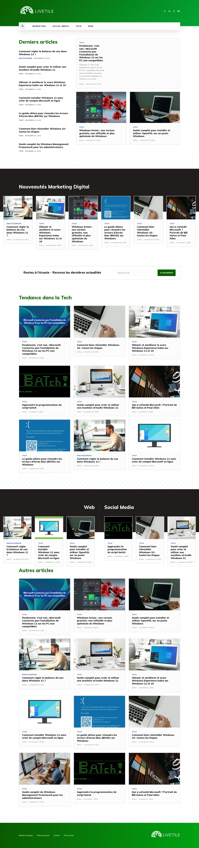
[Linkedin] (169, 11)
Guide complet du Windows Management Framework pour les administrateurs (44, 146)
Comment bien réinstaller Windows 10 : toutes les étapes (42, 130)
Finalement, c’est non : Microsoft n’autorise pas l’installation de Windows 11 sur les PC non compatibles (91, 53)
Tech (21, 74)
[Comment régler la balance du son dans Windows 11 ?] (18, 207)
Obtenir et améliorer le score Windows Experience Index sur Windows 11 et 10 (42, 84)
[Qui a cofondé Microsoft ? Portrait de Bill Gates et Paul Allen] (181, 207)
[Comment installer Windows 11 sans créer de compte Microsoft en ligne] (154, 435)
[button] (23, 26)
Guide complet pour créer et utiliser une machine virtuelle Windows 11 (42, 68)
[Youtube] (178, 11)
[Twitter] (174, 11)
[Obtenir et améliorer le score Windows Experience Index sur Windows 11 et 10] (50, 207)
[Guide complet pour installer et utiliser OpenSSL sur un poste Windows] (155, 107)
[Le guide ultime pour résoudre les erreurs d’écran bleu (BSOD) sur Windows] (115, 207)
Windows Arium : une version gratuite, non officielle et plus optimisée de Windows (97, 133)
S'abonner (166, 273)
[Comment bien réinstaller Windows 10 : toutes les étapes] (148, 207)
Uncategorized (25, 58)
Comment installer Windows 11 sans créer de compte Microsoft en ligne (41, 99)
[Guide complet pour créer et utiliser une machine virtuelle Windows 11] (99, 381)
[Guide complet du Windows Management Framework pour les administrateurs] (44, 769)
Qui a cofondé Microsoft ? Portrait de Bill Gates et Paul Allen (178, 232)
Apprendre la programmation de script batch (42, 406)
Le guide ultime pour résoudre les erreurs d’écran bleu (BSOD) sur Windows (43, 115)
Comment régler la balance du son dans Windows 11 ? (43, 53)
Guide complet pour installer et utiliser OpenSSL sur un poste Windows (151, 133)
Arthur (81, 84)
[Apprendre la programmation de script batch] (44, 381)
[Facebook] (164, 11)
